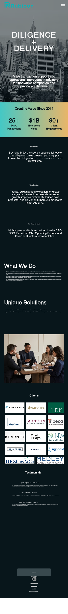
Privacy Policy (34, 588)
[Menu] (62, 5)
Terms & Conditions (34, 585)
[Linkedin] (34, 579)
